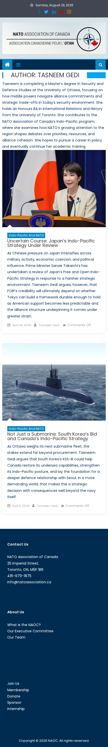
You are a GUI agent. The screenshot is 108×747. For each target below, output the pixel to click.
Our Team (16, 637)
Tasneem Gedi (49, 325)
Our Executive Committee (30, 631)
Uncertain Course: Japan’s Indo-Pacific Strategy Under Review (51, 243)
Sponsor (14, 702)
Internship (16, 708)
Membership (18, 690)
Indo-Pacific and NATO (26, 235)
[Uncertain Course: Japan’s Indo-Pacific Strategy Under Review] (54, 188)
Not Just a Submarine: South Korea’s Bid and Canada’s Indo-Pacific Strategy (52, 436)
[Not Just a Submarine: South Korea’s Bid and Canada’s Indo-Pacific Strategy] (54, 382)
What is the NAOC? (24, 624)
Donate (13, 696)
